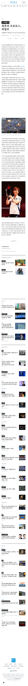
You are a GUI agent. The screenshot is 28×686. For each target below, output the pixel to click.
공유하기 (14, 241)
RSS (14, 668)
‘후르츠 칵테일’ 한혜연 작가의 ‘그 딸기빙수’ (10, 612)
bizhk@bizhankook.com (18, 678)
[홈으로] (13, 660)
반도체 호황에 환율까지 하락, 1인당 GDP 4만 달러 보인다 (9, 584)
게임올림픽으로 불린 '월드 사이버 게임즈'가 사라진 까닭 (10, 457)
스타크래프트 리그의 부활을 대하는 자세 (8, 478)
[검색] (5, 2)
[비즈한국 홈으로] (13, 2)
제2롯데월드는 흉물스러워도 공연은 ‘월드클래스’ (9, 415)
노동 (20, 6)
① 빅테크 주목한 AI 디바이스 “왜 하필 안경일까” (10, 552)
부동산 (14, 6)
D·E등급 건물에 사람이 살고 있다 (10, 602)
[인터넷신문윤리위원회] (13, 671)
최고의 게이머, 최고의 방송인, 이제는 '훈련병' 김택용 (9, 438)
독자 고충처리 (20, 664)
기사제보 (15, 664)
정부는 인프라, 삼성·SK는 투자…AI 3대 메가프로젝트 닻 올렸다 (10, 383)
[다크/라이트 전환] (3, 2)
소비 (22, 6)
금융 (11, 6)
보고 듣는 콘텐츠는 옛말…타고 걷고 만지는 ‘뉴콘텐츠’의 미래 (9, 574)
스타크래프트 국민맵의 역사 (8, 468)
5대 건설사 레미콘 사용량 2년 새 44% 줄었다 (10, 352)
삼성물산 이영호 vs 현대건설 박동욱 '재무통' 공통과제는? (9, 536)
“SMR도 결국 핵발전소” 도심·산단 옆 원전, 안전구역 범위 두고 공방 (10, 563)
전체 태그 (18, 668)
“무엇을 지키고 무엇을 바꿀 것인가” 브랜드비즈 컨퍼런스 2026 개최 (9, 623)
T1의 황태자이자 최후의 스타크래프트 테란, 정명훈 (8, 394)
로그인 (24, 2)
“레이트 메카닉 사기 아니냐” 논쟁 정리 (10, 405)
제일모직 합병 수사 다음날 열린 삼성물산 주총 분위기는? (9, 517)
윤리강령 (10, 664)
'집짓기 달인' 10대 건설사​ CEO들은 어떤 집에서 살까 (8, 526)
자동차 (26, 6)
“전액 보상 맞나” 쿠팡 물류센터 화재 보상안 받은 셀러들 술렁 (9, 593)
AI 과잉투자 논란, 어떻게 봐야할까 (8, 373)
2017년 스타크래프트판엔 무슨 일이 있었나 (9, 427)
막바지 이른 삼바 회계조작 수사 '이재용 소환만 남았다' (9, 507)
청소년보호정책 (20, 666)
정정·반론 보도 (10, 668)
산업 (8, 6)
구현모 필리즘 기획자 (5, 35)
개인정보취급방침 (6, 666)
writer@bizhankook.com (6, 248)
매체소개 (6, 664)
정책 (17, 6)
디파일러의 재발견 (6, 497)
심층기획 (5, 6)
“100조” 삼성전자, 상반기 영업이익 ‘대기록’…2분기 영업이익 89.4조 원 (8, 363)
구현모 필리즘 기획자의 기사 (7, 257)
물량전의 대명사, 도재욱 (8, 447)
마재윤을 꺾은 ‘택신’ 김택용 (8, 488)
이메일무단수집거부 (14, 666)
